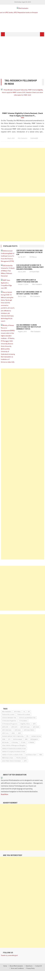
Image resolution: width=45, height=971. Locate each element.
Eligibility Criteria (25, 724)
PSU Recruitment (21, 758)
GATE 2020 (36, 727)
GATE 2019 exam (25, 727)
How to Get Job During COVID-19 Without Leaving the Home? (28, 293)
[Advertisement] (22, 56)
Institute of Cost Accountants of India (12, 755)
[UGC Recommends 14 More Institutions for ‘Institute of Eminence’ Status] (8, 343)
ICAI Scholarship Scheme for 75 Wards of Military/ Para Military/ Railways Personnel (30, 267)
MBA (40, 755)
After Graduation (22, 138)
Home (5, 966)
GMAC (13, 733)
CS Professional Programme (10, 724)
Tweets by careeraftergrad (9, 955)
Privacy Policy (30, 968)
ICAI (27, 736)
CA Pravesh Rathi (34, 272)
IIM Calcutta (5, 742)
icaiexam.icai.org (35, 736)
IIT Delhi (23, 742)
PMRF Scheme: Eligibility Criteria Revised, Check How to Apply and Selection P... (22, 114)
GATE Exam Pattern (29, 730)
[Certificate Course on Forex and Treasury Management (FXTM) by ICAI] (8, 256)
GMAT (19, 733)
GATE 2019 (14, 727)
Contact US (38, 966)
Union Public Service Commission (11, 761)
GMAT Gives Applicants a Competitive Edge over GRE (27, 281)
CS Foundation (23, 721)
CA (24, 711)
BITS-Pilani (17, 711)
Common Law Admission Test (27, 718)
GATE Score (5, 733)
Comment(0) (34, 138)
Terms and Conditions (17, 968)
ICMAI (3, 739)
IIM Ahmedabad (17, 739)
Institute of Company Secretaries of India (13, 752)
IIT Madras (31, 742)
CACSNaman (33, 257)
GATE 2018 (5, 727)
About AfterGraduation (16, 966)
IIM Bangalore (34, 739)
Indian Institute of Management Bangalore (14, 745)
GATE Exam (18, 730)
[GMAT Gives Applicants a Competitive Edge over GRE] (8, 284)
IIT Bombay (15, 742)
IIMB (26, 739)
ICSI (9, 739)
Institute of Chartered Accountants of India (14, 748)
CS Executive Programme (9, 721)
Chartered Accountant (8, 715)
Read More (4, 794)
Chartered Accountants (23, 715)
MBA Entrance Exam (7, 758)
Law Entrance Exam (31, 755)
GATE (34, 724)
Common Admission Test (9, 718)
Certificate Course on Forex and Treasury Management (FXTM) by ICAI (29, 252)
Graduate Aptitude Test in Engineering (12, 736)
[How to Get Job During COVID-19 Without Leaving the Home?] (8, 306)
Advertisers (29, 966)
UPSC (25, 761)
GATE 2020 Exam (7, 730)
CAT (29, 711)
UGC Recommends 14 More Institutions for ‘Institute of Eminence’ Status (28, 327)
